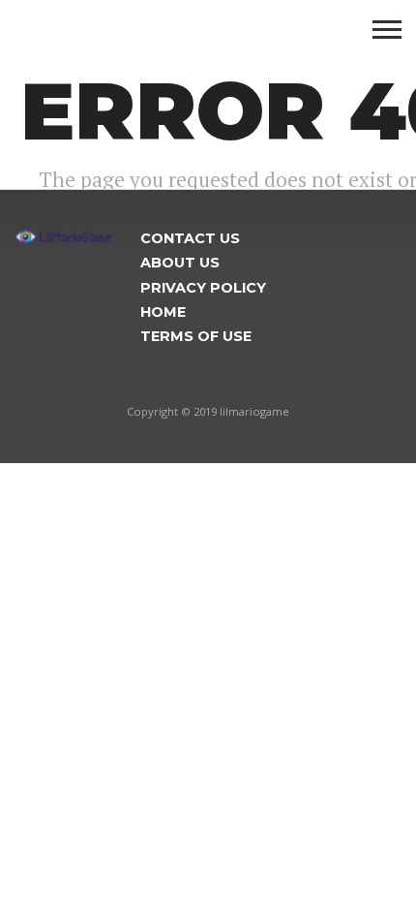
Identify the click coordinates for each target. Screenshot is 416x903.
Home (163, 312)
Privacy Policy (203, 287)
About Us (180, 262)
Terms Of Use (196, 336)
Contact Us (190, 238)
